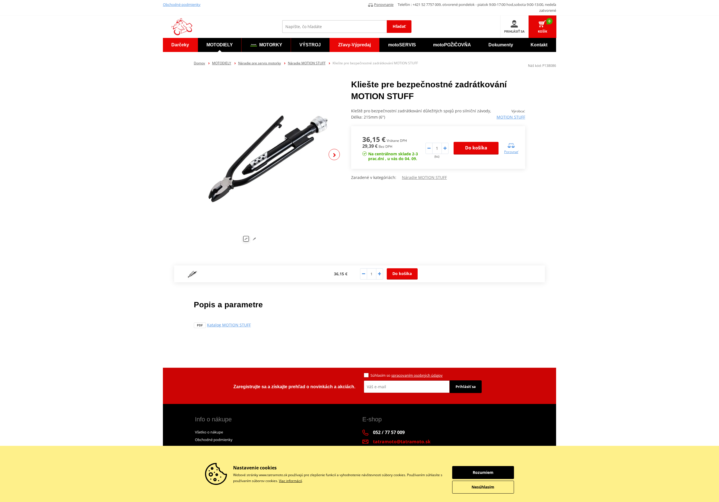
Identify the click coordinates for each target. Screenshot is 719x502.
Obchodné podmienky (182, 4)
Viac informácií (290, 480)
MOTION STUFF (511, 117)
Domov (199, 63)
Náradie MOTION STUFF (307, 63)
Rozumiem (483, 472)
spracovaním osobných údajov (417, 375)
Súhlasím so (406, 375)
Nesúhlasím (483, 487)
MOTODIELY (221, 63)
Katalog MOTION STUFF (229, 325)
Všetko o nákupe (209, 432)
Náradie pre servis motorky (259, 63)
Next (334, 154)
